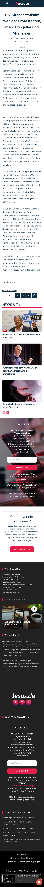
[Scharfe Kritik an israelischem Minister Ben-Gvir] (22, 321)
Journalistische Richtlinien (13, 577)
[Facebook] (17, 295)
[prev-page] (4, 412)
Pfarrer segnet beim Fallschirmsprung (17, 828)
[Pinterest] (28, 295)
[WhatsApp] (34, 295)
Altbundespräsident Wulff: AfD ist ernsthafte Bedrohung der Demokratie (20, 370)
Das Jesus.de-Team (10, 579)
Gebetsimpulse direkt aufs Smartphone (17, 623)
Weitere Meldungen (22, 41)
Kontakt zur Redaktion (11, 574)
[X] (23, 295)
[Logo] (20, 695)
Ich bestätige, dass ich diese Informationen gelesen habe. (22, 494)
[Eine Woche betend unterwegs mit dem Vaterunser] (22, 391)
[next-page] (7, 412)
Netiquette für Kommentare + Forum (17, 585)
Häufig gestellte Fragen (11, 582)
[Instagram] (22, 702)
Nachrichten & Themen (22, 39)
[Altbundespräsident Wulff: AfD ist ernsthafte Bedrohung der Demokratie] (22, 354)
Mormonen (22, 291)
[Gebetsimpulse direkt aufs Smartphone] (22, 616)
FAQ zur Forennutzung (11, 587)
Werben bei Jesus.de (10, 592)
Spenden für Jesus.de (11, 590)
